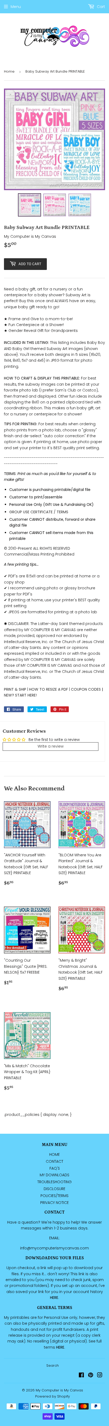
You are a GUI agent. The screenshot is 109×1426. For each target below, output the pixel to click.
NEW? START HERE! (20, 695)
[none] (29, 204)
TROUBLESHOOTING (54, 1182)
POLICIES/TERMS (54, 1195)
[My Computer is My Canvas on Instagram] (99, 1375)
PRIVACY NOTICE (54, 1202)
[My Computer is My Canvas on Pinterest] (90, 1375)
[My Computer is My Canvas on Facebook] (81, 1375)
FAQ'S (54, 1168)
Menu (16, 6)
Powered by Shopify (52, 1396)
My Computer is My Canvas (59, 1390)
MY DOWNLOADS (54, 1175)
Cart (100, 6)
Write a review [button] (50, 746)
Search (52, 1365)
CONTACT (54, 1161)
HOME (54, 1154)
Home (9, 71)
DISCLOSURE (54, 1188)
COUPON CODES (86, 689)
